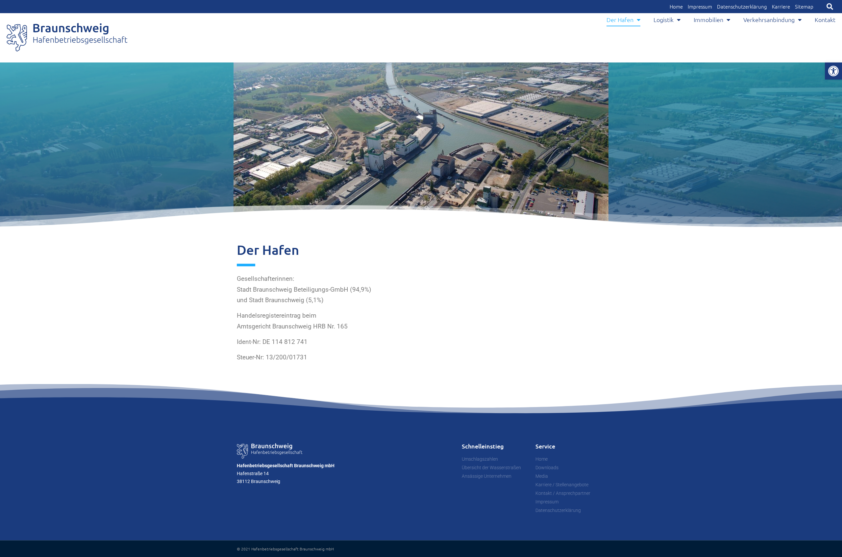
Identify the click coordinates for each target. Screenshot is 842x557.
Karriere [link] (781, 6)
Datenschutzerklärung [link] (742, 6)
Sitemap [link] (804, 6)
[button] (829, 6)
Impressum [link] (700, 6)
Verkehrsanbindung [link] (769, 19)
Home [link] (676, 6)
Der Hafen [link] (620, 19)
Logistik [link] (664, 19)
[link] (833, 71)
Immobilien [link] (708, 19)
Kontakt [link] (825, 19)
